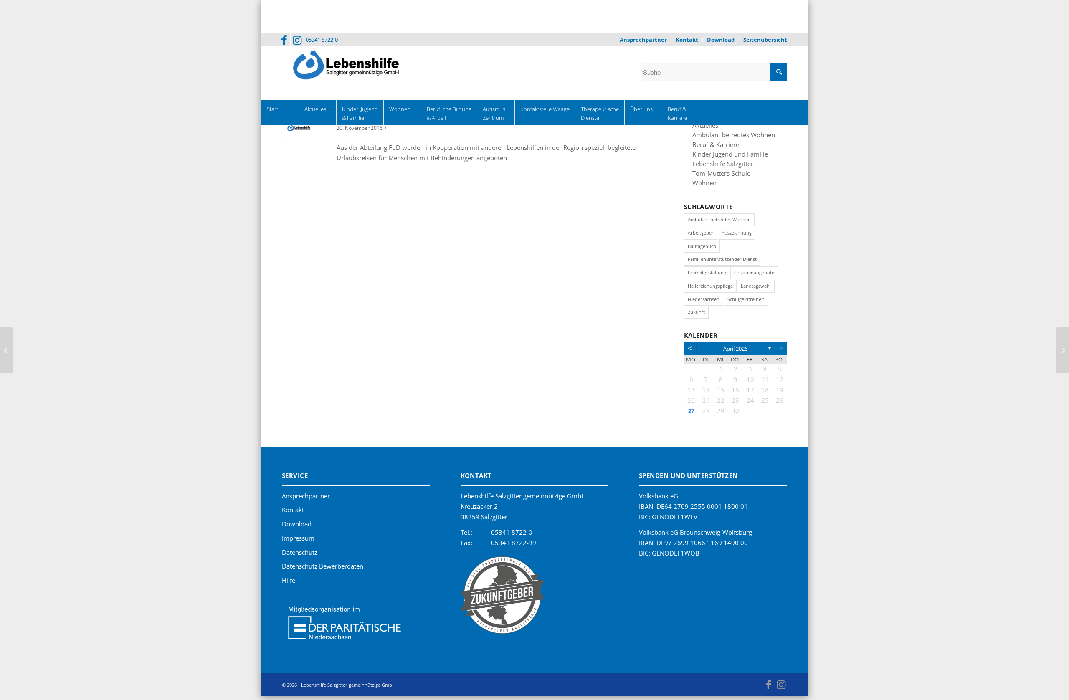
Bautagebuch (702, 249)
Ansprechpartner (643, 39)
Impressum (298, 541)
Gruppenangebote (754, 275)
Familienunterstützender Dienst (722, 262)
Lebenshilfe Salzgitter (718, 165)
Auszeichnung (737, 235)
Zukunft (696, 315)
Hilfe (288, 583)
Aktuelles (703, 125)
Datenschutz (299, 555)
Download (721, 39)
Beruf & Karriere (712, 145)
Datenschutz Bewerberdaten (322, 569)
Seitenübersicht (765, 39)
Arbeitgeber (701, 235)
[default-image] (299, 128)
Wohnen (703, 186)
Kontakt (687, 39)
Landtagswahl (756, 289)
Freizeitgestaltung (707, 275)
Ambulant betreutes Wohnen (728, 135)
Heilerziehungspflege (710, 289)
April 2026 (735, 351)
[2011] (1062, 350)
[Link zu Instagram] (297, 39)
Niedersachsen (703, 302)
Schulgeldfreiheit (745, 302)
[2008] (6, 350)
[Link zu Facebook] (284, 39)
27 (691, 413)
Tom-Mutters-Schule (717, 175)
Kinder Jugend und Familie (724, 155)
